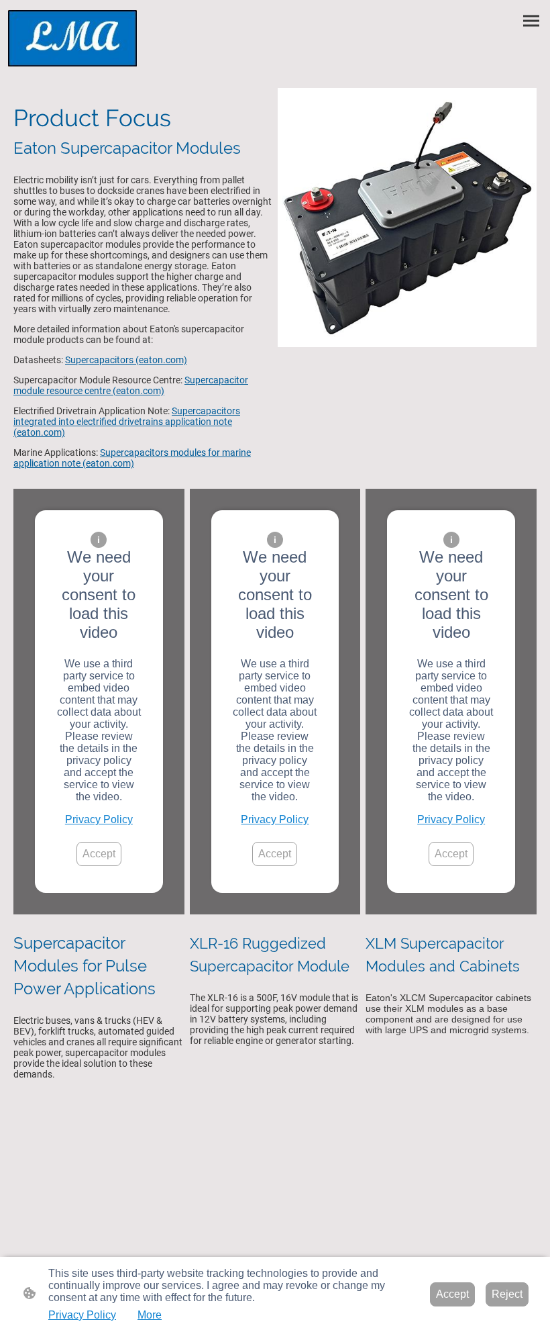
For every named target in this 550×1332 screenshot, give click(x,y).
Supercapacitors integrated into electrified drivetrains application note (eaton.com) (126, 422)
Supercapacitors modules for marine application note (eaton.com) (132, 458)
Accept (98, 853)
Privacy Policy (99, 819)
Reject (507, 1294)
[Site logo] (73, 38)
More (150, 1315)
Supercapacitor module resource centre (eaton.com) (130, 385)
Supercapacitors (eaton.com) (126, 359)
